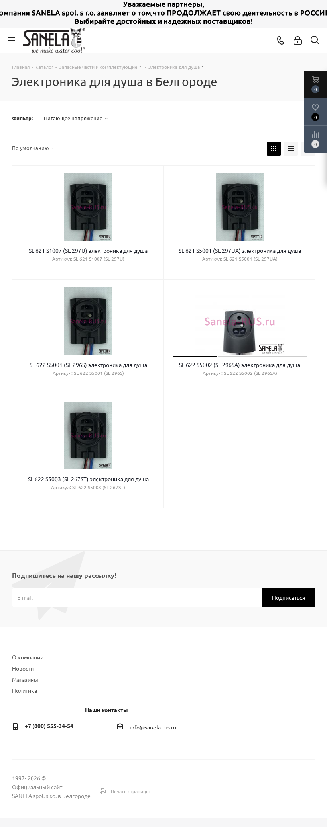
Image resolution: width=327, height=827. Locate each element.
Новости (23, 668)
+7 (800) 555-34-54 (49, 725)
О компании (27, 657)
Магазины (25, 679)
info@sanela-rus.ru (153, 727)
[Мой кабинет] (298, 40)
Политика (24, 690)
